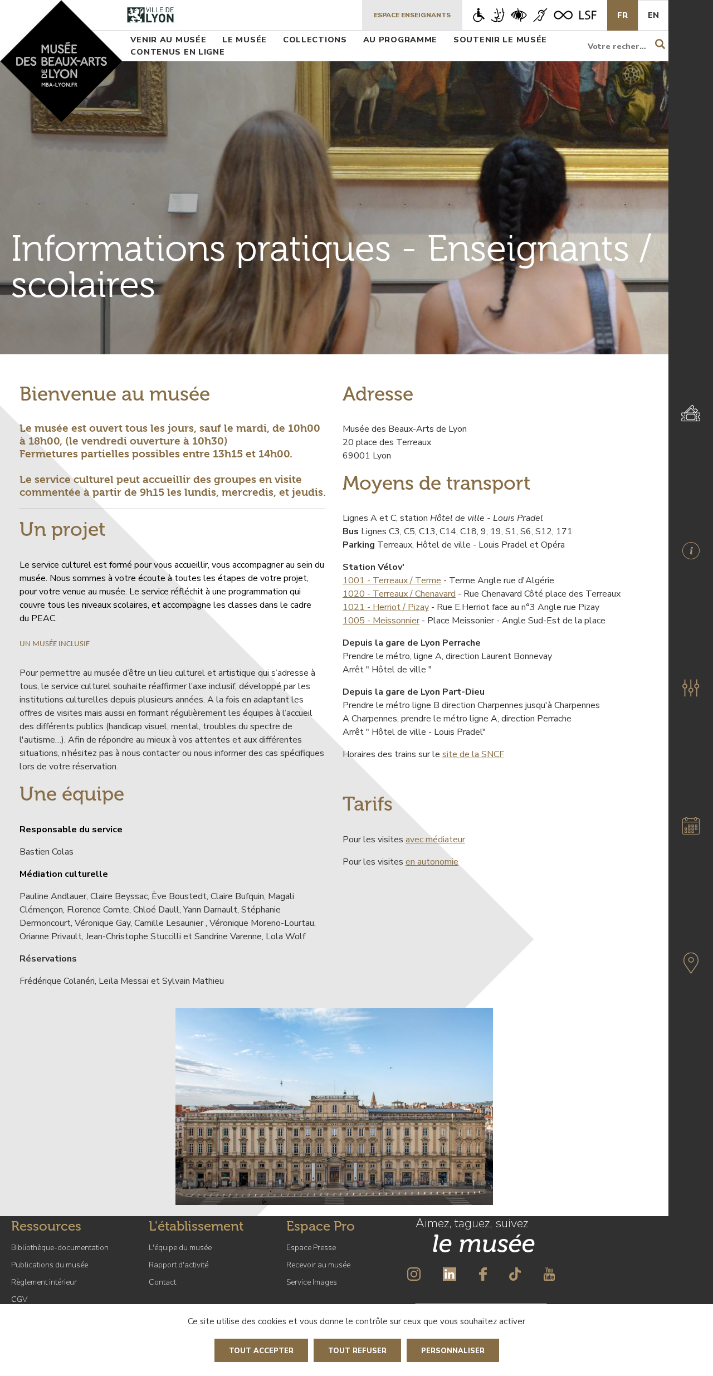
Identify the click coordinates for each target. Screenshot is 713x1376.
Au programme (400, 39)
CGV (19, 1299)
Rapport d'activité (178, 1265)
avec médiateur (435, 839)
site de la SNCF (473, 754)
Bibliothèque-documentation (60, 1247)
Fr (622, 15)
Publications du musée (49, 1265)
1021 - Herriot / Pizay (386, 607)
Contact (162, 1282)
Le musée (244, 39)
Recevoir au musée (318, 1265)
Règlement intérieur (44, 1282)
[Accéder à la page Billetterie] (690, 413)
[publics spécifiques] (534, 15)
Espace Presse (311, 1247)
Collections (315, 39)
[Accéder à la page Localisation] (690, 963)
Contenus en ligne (177, 51)
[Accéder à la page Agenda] (690, 825)
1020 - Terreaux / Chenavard (399, 594)
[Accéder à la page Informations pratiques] (690, 550)
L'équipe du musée (180, 1247)
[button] (690, 688)
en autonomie (432, 862)
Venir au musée (168, 39)
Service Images (311, 1282)
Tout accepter (261, 1351)
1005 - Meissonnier (381, 620)
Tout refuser (357, 1351)
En (653, 15)
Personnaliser (453, 1351)
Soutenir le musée (500, 39)
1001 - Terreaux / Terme (392, 580)
